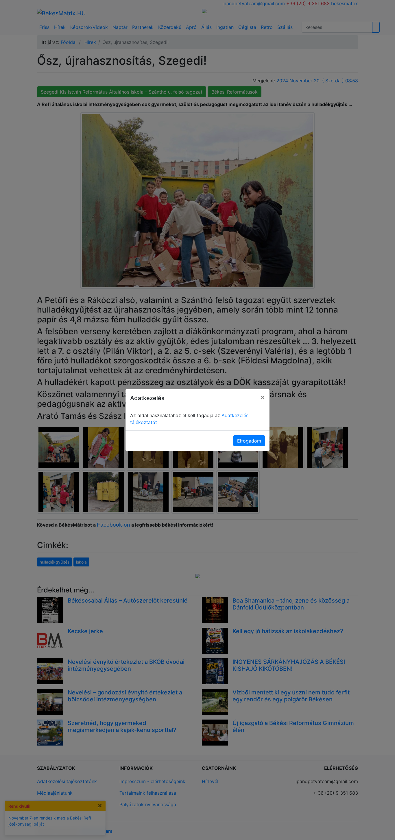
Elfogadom (249, 441)
